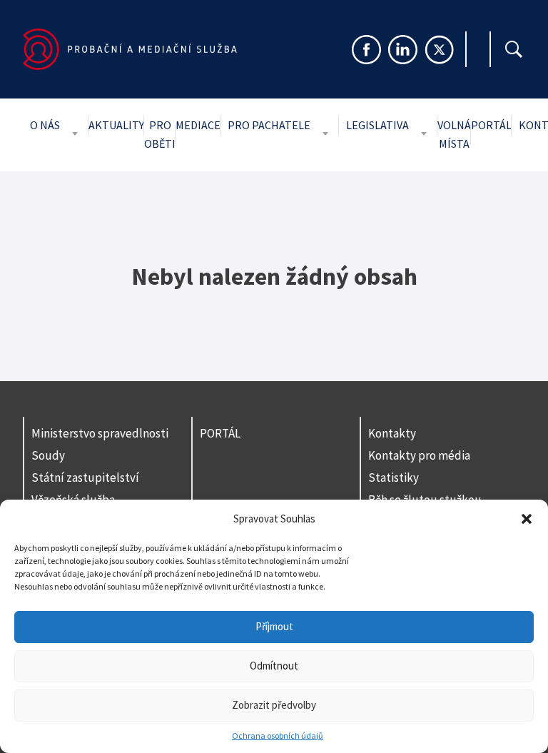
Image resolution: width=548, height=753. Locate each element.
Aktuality (116, 125)
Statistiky (393, 477)
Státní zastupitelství (85, 477)
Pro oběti (160, 134)
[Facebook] (366, 49)
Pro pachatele (269, 125)
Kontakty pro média (419, 455)
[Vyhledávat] (513, 49)
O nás (45, 125)
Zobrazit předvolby (274, 705)
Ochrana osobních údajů (277, 735)
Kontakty (392, 433)
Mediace (198, 125)
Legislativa (377, 125)
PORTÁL (220, 433)
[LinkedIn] (402, 49)
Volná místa (454, 134)
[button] (526, 519)
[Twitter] (439, 49)
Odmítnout (274, 665)
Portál (491, 125)
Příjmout (274, 626)
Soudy (48, 455)
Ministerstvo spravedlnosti (99, 433)
